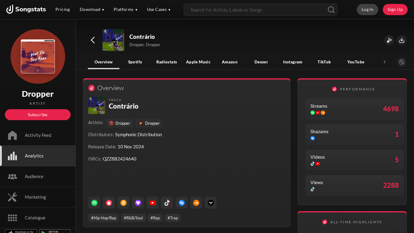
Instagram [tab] (292, 61)
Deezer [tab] (261, 61)
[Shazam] (181, 203)
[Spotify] (94, 203)
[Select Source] (402, 62)
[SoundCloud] (196, 203)
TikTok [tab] (324, 61)
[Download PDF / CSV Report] (402, 40)
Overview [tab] (104, 61)
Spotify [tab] (135, 61)
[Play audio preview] (113, 40)
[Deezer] (138, 203)
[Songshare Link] (389, 40)
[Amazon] (123, 203)
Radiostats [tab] (166, 61)
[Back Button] (92, 40)
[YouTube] (152, 203)
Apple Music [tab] (198, 61)
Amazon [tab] (230, 61)
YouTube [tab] (356, 61)
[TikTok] (167, 203)
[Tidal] (211, 203)
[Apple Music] (109, 203)
